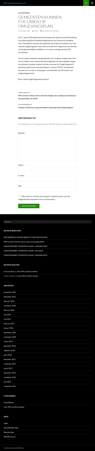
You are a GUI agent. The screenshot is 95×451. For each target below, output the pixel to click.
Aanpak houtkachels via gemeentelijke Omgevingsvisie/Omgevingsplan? (45, 106)
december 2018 (10, 346)
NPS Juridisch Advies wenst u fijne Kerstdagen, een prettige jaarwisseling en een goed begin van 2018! (47, 96)
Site (19, 186)
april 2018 (8, 355)
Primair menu (92, 3)
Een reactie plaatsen (50, 31)
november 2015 (10, 386)
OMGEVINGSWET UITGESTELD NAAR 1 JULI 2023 (23, 251)
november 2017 (10, 364)
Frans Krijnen (9, 271)
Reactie (22, 133)
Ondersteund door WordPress (14, 448)
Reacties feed (9, 432)
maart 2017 (8, 368)
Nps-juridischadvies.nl (15, 3)
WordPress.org (9, 437)
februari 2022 (9, 310)
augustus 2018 (9, 350)
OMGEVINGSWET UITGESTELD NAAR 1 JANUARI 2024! (26, 246)
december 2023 (10, 297)
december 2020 (10, 332)
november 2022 (10, 306)
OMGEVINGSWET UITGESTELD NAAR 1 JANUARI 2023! (26, 255)
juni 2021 (7, 315)
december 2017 (10, 359)
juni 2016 (7, 382)
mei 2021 (7, 319)
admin (36, 31)
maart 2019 (8, 341)
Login (6, 423)
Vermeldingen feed (11, 428)
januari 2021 (8, 328)
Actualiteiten (24, 13)
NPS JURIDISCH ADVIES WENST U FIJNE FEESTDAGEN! (26, 237)
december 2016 (10, 373)
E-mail (21, 175)
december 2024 (10, 292)
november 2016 (10, 377)
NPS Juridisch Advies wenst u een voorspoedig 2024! (24, 242)
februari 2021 (9, 323)
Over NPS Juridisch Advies (27, 271)
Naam (21, 165)
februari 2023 (9, 301)
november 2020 (10, 337)
